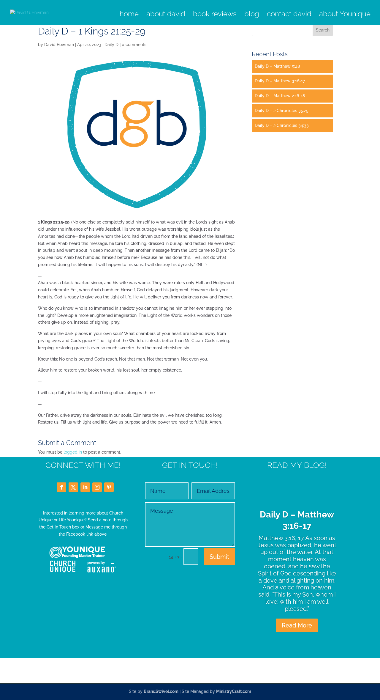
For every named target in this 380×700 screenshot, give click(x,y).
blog (251, 15)
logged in (73, 452)
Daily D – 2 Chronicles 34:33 (282, 125)
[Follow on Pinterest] (109, 487)
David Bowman (59, 44)
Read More (297, 625)
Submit (219, 556)
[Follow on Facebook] (61, 487)
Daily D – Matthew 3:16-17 (280, 80)
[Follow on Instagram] (97, 487)
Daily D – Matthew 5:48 (277, 66)
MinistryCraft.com (233, 691)
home (129, 15)
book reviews (215, 15)
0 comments (134, 44)
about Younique (344, 15)
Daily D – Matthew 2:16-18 (280, 95)
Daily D (111, 44)
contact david (289, 15)
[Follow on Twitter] (73, 487)
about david (165, 15)
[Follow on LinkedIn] (85, 487)
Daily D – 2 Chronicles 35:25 (281, 110)
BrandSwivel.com (161, 691)
